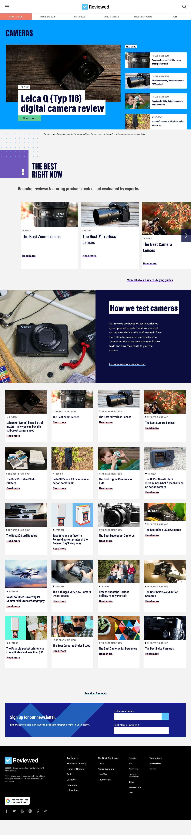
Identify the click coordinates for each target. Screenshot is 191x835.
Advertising (133, 768)
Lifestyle (71, 779)
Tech (69, 774)
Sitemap (153, 768)
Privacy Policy (155, 763)
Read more (29, 118)
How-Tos (102, 774)
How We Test (104, 779)
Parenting (72, 785)
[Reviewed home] (95, 7)
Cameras (26, 230)
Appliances (79, 16)
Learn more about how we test (127, 364)
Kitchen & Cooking (143, 16)
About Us (132, 758)
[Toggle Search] (184, 7)
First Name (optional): (127, 725)
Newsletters (16, 16)
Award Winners (47, 16)
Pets (175, 16)
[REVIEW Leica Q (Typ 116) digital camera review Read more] (63, 73)
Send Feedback (135, 787)
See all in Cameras (95, 693)
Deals (101, 763)
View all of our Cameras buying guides (150, 279)
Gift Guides (73, 790)
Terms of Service (156, 758)
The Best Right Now (108, 758)
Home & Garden (111, 16)
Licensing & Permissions (134, 775)
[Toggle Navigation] (7, 7)
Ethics (131, 781)
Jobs (130, 763)
